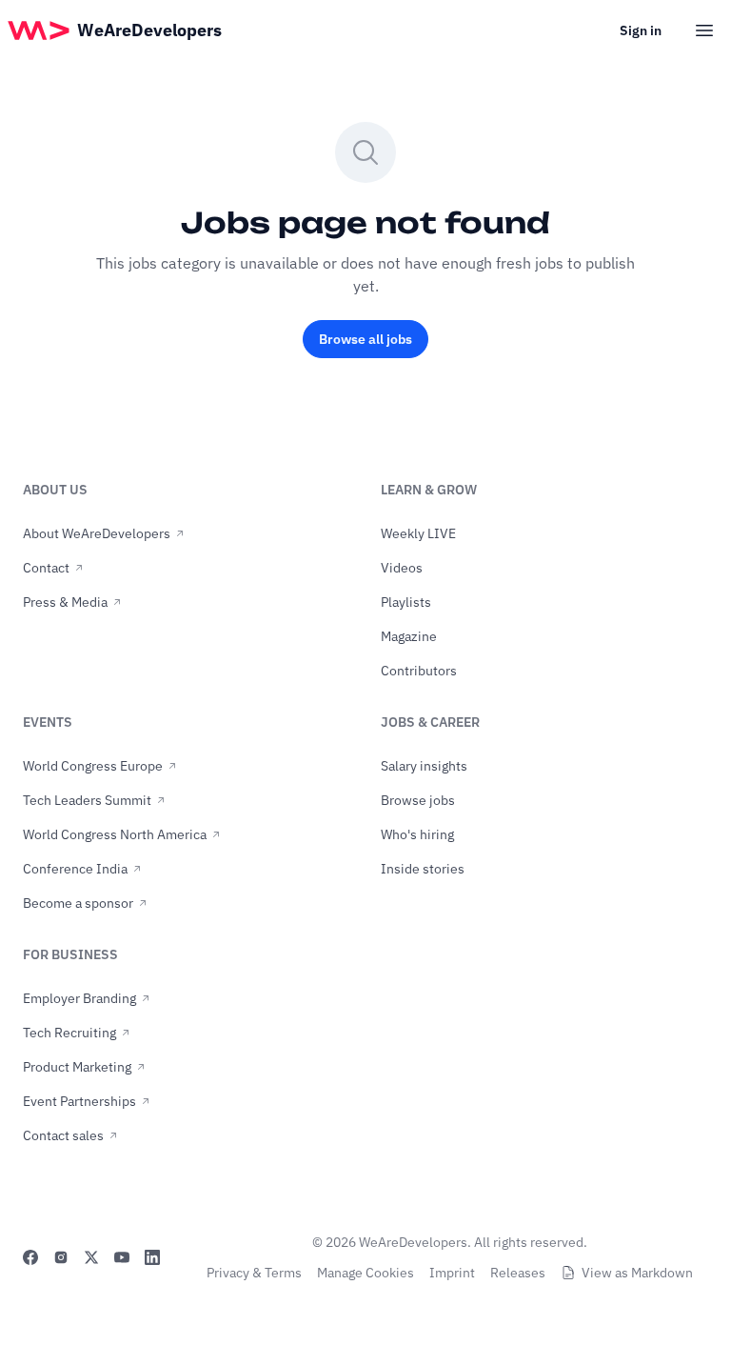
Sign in (641, 30)
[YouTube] (121, 1257)
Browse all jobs (365, 339)
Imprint (452, 1272)
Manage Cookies (365, 1272)
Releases (517, 1272)
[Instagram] (61, 1257)
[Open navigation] (704, 30)
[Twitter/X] (91, 1257)
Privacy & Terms (254, 1272)
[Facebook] (30, 1257)
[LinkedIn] (152, 1257)
